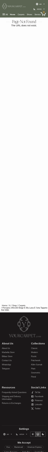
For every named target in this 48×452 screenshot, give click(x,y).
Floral (33, 377)
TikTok (38, 392)
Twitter (38, 409)
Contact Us (7, 360)
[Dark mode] (42, 434)
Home (12, 14)
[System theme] (37, 434)
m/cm (39, 9)
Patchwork (35, 360)
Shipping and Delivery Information (11, 397)
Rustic (34, 356)
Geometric (35, 372)
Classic (34, 348)
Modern (34, 352)
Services (38, 14)
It (9, 305)
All (7, 14)
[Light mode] (32, 434)
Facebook (38, 396)
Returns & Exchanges (11, 403)
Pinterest (38, 400)
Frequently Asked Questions (14, 392)
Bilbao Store (7, 356)
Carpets (21, 14)
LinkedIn (38, 405)
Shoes (29, 14)
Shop (14, 305)
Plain (33, 368)
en (40, 4)
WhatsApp (6, 364)
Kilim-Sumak (36, 364)
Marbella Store (8, 352)
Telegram (6, 368)
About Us (6, 348)
